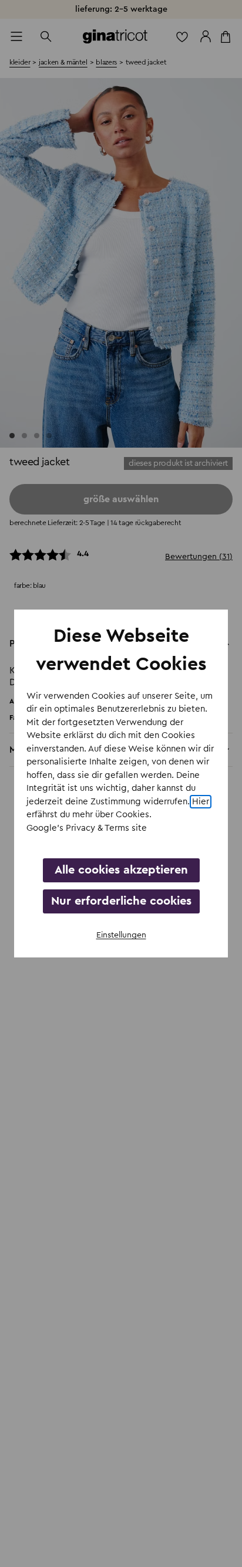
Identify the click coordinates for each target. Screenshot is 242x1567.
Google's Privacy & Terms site (86, 828)
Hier (200, 801)
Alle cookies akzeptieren (121, 870)
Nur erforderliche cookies (121, 901)
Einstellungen (121, 935)
